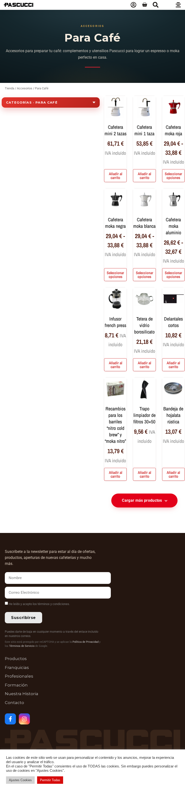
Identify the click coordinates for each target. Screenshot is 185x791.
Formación (16, 685)
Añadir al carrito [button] (115, 175)
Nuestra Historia (21, 693)
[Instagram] (24, 718)
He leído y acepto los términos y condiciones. (39, 604)
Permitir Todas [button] (50, 780)
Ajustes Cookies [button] (20, 780)
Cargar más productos (142, 500)
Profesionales (19, 676)
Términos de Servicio (21, 646)
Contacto (14, 702)
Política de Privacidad (86, 641)
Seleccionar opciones (173, 175)
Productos (16, 658)
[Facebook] (10, 718)
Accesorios (24, 88)
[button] (156, 5)
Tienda (9, 88)
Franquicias (17, 667)
